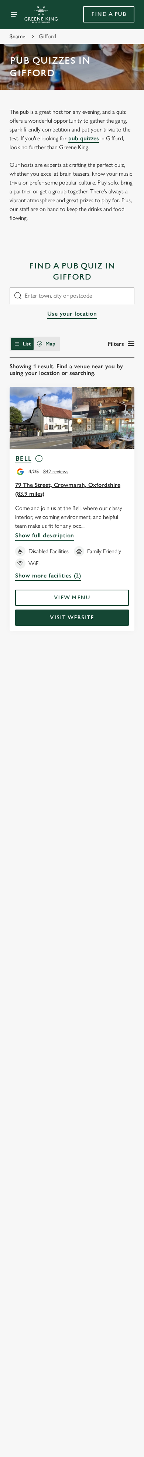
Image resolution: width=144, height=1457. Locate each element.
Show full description (44, 535)
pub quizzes (83, 138)
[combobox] (72, 295)
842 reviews (55, 472)
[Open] (14, 14)
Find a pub (108, 14)
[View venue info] (38, 461)
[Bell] (72, 418)
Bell (23, 459)
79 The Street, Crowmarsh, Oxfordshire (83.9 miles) (67, 489)
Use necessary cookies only (72, 862)
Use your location (72, 313)
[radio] (22, 344)
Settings (110, 814)
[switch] (125, 739)
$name (17, 36)
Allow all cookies (72, 838)
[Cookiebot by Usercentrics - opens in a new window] (104, 589)
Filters (116, 343)
